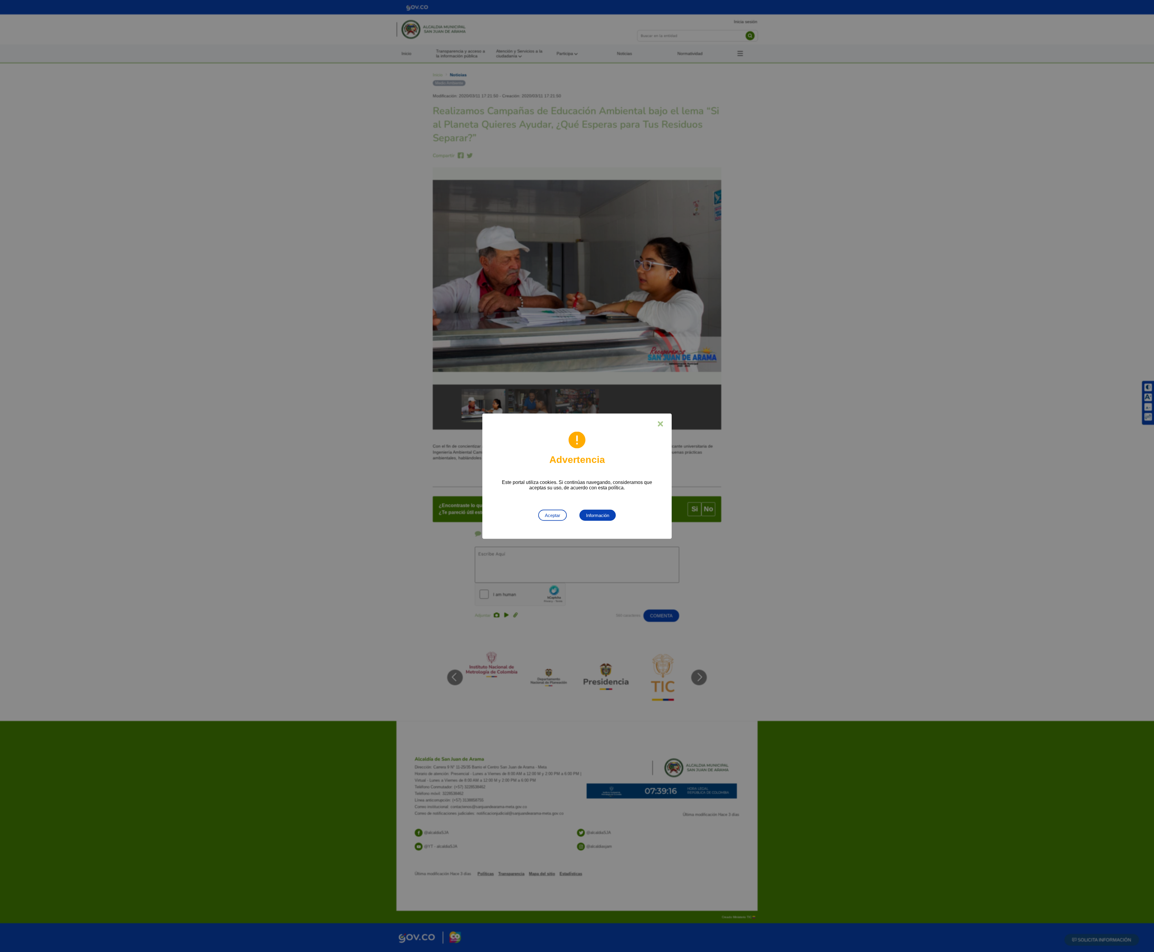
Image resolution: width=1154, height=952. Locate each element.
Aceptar (552, 515)
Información (597, 515)
